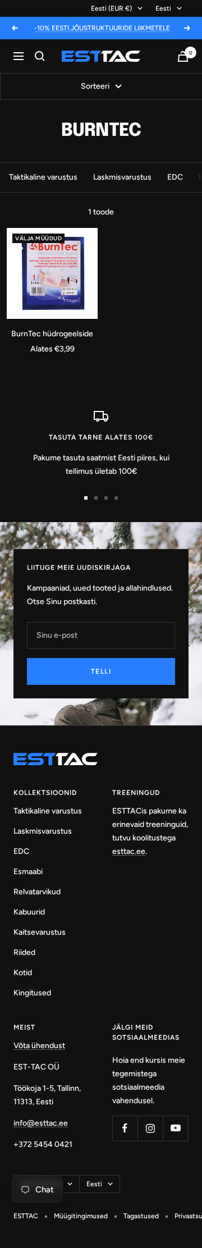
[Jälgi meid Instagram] (150, 1128)
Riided (24, 952)
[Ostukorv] (183, 56)
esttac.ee (128, 851)
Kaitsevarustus (39, 932)
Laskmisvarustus (122, 177)
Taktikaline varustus (43, 177)
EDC (175, 177)
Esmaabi (28, 871)
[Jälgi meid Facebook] (124, 1128)
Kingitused (32, 993)
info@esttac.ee (40, 1123)
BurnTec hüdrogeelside (52, 334)
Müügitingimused (81, 1216)
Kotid (22, 972)
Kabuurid (29, 912)
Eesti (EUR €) (111, 8)
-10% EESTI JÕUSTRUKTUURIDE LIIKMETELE (102, 28)
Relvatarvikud (37, 892)
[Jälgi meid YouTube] (175, 1128)
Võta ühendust (39, 1045)
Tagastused (141, 1216)
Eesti (163, 8)
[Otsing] (40, 56)
